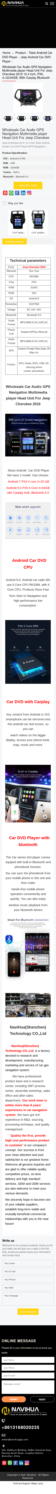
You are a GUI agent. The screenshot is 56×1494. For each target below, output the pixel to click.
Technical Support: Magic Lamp (28, 1483)
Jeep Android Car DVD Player (26, 59)
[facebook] (17, 193)
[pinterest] (5, 193)
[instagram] (29, 193)
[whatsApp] (11, 193)
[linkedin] (23, 193)
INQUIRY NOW (28, 185)
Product (20, 52)
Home (6, 52)
